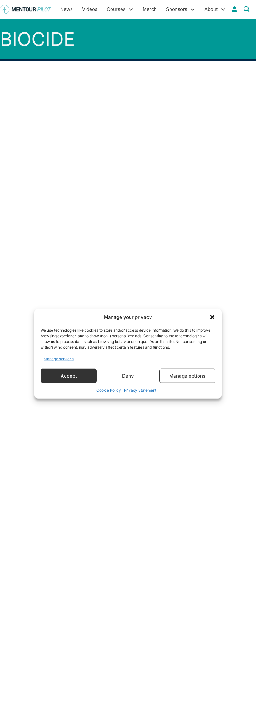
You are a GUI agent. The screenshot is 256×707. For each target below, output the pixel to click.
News (66, 9)
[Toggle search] (246, 9)
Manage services (59, 358)
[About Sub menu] (223, 9)
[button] (212, 317)
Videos (89, 9)
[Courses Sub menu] (131, 9)
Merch (150, 9)
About (211, 9)
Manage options (187, 375)
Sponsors (176, 9)
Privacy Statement (140, 390)
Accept (69, 375)
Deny (128, 375)
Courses (116, 9)
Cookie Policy (108, 390)
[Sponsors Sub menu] (192, 9)
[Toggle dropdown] (234, 9)
